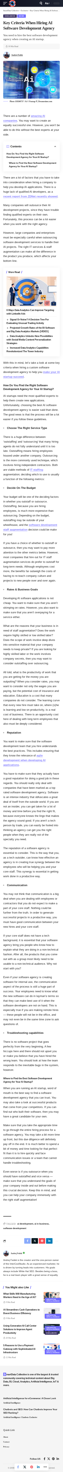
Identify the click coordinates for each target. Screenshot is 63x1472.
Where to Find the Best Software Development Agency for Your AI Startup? (32, 165)
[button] (6, 3)
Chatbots (25, 1417)
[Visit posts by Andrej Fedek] (6, 1253)
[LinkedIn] (58, 1459)
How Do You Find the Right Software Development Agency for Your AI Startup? (27, 155)
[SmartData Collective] (12, 3)
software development (14, 1228)
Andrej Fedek (17, 55)
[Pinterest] (53, 1459)
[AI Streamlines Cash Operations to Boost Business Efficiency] (52, 1313)
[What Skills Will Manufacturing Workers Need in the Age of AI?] (52, 1297)
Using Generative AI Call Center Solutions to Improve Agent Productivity (20, 1329)
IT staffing (36, 469)
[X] (49, 1459)
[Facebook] (44, 1459)
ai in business (41, 1223)
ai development (25, 1223)
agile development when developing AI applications (24, 760)
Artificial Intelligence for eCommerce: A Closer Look (29, 1398)
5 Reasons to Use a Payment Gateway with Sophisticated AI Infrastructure (19, 1349)
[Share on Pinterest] (31, 1467)
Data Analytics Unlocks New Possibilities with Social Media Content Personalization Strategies (29, 340)
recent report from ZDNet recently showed (30, 196)
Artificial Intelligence (53, 1300)
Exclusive (10, 16)
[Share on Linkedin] (38, 1467)
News (21, 16)
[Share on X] (24, 1467)
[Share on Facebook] (18, 1467)
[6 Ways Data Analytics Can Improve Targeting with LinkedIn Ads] (31, 292)
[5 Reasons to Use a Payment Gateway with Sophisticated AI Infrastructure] (52, 1348)
